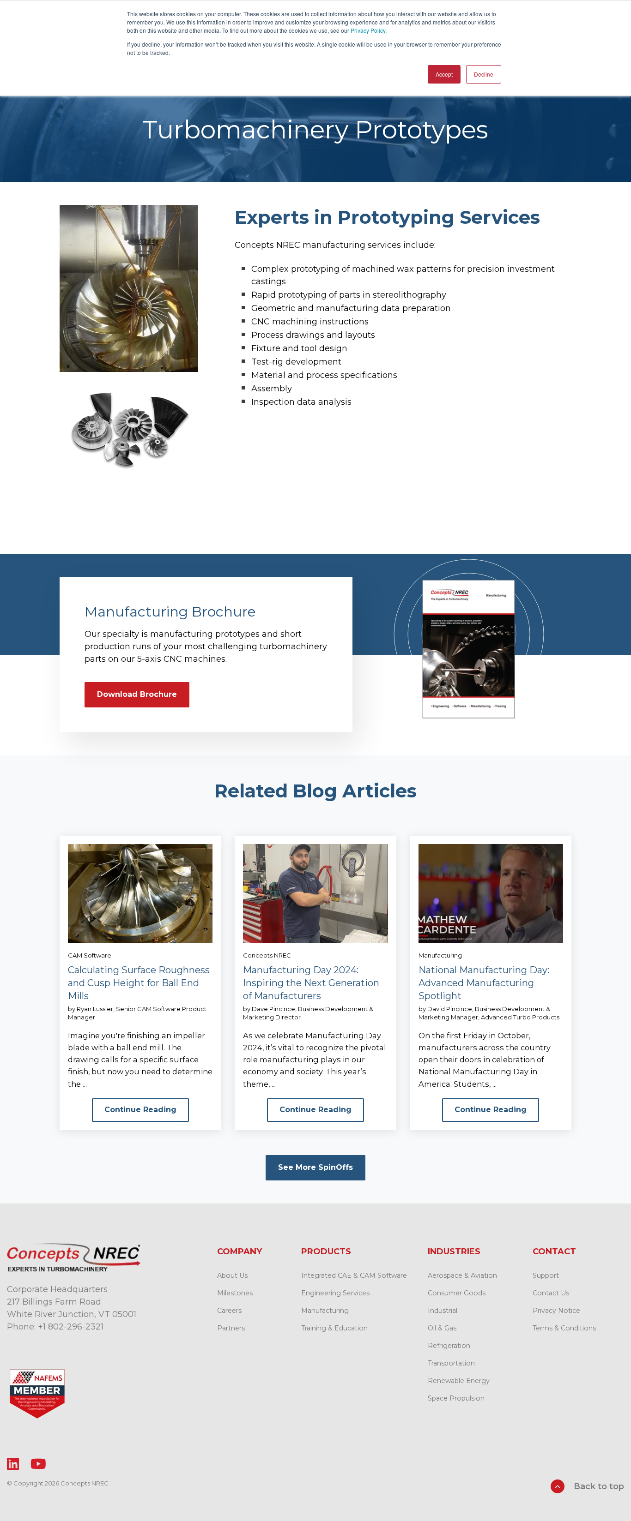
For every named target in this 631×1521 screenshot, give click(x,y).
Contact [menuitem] (554, 1251)
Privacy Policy (368, 30)
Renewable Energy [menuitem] (459, 1381)
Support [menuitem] (546, 1275)
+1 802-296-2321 (70, 1327)
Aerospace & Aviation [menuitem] (462, 1275)
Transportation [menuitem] (451, 1363)
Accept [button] (444, 74)
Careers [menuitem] (229, 1310)
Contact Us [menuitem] (551, 1293)
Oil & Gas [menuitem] (442, 1328)
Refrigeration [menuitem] (449, 1345)
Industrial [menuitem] (442, 1310)
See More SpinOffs (315, 1167)
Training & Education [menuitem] (334, 1328)
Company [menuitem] (239, 1251)
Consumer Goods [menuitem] (456, 1293)
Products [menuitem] (326, 1251)
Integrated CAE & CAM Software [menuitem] (354, 1275)
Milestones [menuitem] (235, 1293)
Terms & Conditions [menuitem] (564, 1328)
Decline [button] (483, 74)
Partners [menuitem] (231, 1328)
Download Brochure (137, 694)
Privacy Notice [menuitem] (556, 1310)
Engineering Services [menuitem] (335, 1293)
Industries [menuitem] (454, 1251)
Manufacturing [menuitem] (325, 1310)
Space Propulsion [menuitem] (456, 1398)
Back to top (597, 1486)
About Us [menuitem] (232, 1275)
